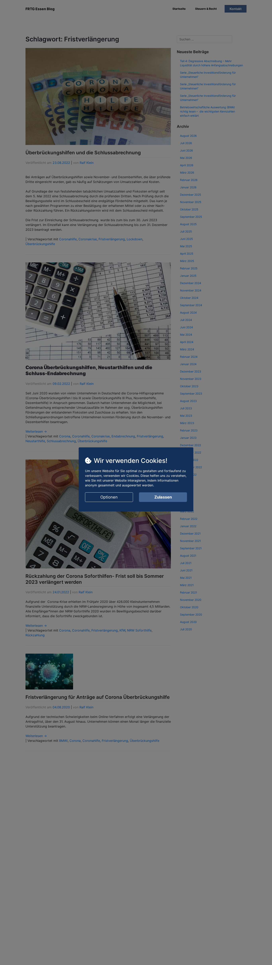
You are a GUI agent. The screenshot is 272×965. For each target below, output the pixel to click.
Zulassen (163, 497)
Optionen (109, 497)
